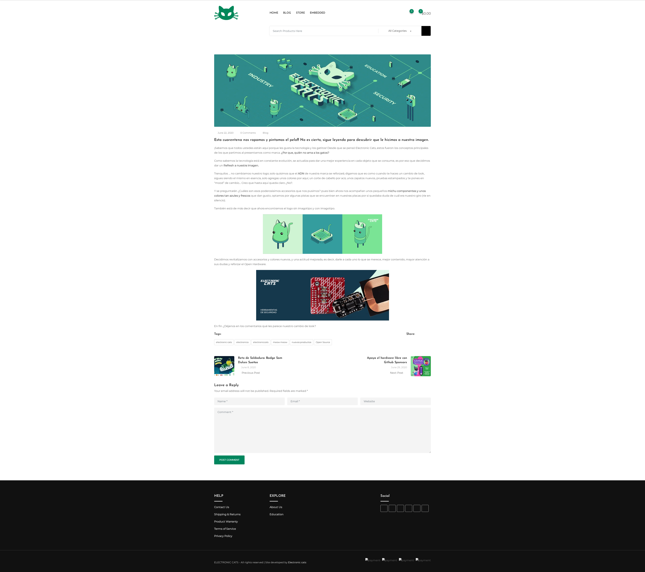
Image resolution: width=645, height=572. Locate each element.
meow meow (280, 342)
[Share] (407, 342)
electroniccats (260, 342)
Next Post (396, 372)
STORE (300, 13)
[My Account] (401, 13)
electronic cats (224, 342)
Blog (265, 132)
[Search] (394, 13)
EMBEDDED (317, 13)
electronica (242, 342)
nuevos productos (301, 342)
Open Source (323, 342)
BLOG (287, 13)
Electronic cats (297, 562)
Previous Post (251, 372)
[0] (417, 13)
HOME (274, 13)
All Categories (397, 30)
